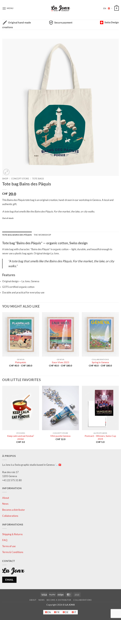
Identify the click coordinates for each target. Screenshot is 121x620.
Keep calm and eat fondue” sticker (20, 437)
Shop (5, 178)
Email (9, 579)
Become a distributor (13, 509)
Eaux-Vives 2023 (60, 362)
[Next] (118, 343)
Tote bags (38, 178)
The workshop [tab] (42, 235)
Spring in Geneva (100, 362)
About (5, 497)
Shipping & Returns (12, 534)
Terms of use (9, 546)
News (5, 503)
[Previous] (2, 343)
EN (104, 8)
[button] (7, 8)
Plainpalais (20, 362)
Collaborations (10, 515)
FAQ (4, 540)
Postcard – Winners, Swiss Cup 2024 (100, 437)
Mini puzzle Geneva (60, 436)
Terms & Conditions (12, 552)
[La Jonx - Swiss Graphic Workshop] (60, 8)
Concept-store (20, 178)
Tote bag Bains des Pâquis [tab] (17, 235)
